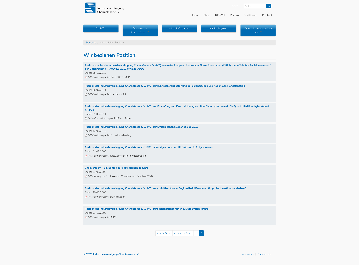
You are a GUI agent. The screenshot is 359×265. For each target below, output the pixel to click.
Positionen (250, 15)
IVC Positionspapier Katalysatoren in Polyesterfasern (117, 155)
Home (195, 15)
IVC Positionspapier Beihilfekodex (106, 196)
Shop (206, 15)
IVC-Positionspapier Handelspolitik (107, 94)
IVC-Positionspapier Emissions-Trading (109, 135)
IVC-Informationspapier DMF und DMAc (110, 118)
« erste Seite (164, 233)
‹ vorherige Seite (183, 233)
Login (235, 5)
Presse (234, 15)
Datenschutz (264, 254)
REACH (220, 15)
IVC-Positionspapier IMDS (102, 217)
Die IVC (100, 28)
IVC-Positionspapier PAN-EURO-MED (109, 77)
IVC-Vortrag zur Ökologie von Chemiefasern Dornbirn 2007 (120, 176)
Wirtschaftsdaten (179, 28)
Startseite (91, 42)
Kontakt (267, 15)
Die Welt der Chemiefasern (139, 30)
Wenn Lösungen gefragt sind (258, 30)
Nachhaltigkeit (218, 28)
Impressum (248, 254)
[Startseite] (104, 7)
